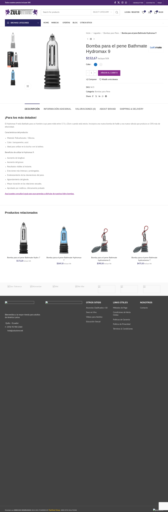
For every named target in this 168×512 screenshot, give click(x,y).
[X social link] (119, 3)
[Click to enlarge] (27, 86)
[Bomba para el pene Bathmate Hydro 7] (23, 236)
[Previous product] (87, 39)
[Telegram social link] (106, 96)
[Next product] (94, 39)
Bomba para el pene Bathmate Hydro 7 (23, 257)
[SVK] (152, 289)
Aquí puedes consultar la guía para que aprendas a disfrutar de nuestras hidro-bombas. (39, 194)
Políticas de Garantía (121, 320)
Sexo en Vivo (91, 312)
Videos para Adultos (94, 317)
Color (88, 64)
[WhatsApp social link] (126, 3)
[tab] (32, 108)
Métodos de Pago (120, 308)
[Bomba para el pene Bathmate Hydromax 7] (64, 236)
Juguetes (97, 33)
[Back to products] (90, 39)
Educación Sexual (93, 322)
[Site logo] (21, 12)
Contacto (144, 308)
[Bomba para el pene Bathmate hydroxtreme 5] (104, 236)
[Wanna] (106, 289)
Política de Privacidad (121, 324)
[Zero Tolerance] (16, 289)
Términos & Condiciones (123, 329)
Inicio (88, 33)
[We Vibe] (84, 289)
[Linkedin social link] (99, 96)
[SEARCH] (117, 12)
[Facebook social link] (115, 3)
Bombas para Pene (111, 33)
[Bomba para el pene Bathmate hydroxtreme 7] (144, 236)
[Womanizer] (38, 289)
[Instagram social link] (122, 3)
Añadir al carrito (109, 73)
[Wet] (61, 289)
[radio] (95, 64)
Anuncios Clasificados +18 (96, 308)
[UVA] (129, 289)
